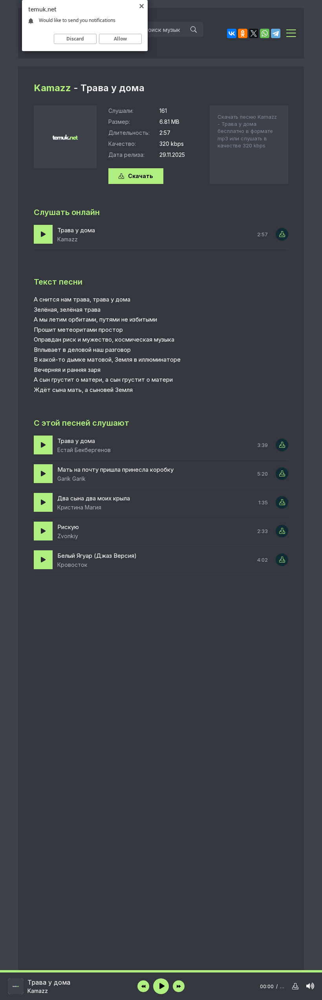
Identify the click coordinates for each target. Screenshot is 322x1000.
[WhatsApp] (264, 33)
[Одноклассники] (242, 33)
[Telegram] (275, 33)
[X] (253, 33)
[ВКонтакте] (231, 33)
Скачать (140, 176)
